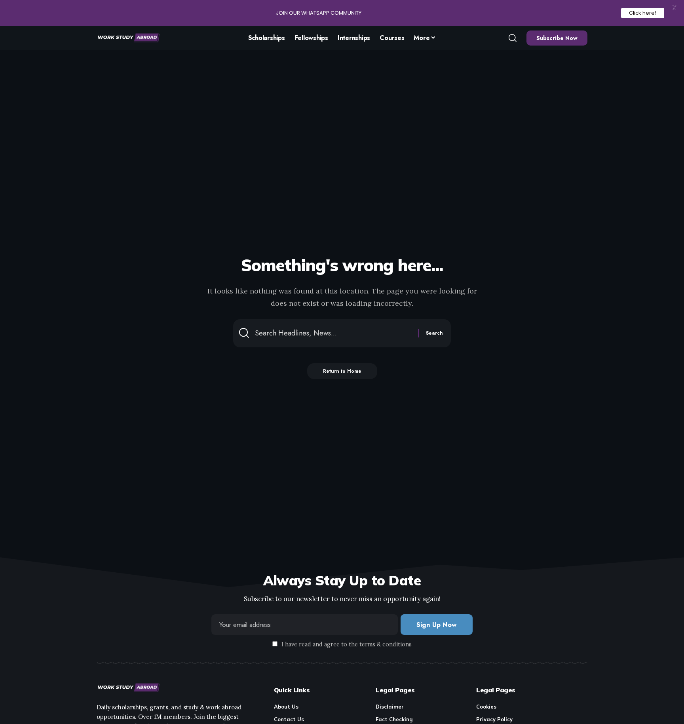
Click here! (642, 13)
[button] (513, 38)
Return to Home (342, 371)
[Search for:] (333, 333)
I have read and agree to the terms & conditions (346, 644)
